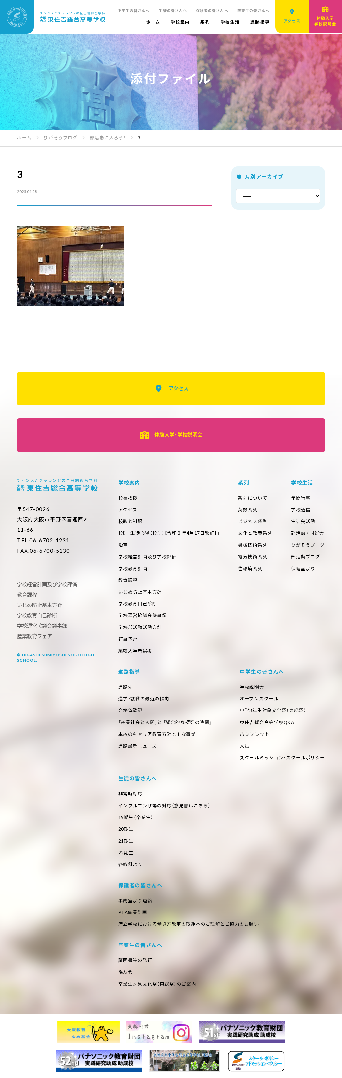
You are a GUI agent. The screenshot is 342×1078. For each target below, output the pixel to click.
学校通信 (300, 509)
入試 (244, 746)
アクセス (178, 388)
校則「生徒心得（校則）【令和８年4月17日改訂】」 (169, 533)
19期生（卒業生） (135, 817)
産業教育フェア (34, 636)
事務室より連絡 (135, 900)
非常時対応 (130, 793)
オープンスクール (259, 698)
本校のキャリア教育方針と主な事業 (157, 734)
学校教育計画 (132, 568)
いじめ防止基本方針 (140, 592)
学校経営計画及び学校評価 (147, 556)
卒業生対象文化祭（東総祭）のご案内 (157, 984)
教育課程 (128, 580)
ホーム (153, 22)
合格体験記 (130, 710)
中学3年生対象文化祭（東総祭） (273, 710)
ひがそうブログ (308, 545)
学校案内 (180, 22)
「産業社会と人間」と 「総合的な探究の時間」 (165, 722)
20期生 (126, 829)
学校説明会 (252, 687)
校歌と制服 (130, 521)
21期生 (126, 841)
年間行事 (300, 498)
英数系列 (248, 509)
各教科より (130, 864)
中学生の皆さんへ (134, 10)
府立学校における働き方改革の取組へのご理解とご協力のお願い (188, 924)
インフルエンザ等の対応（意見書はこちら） (164, 805)
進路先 (125, 687)
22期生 (126, 852)
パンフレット (254, 734)
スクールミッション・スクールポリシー (282, 757)
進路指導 (260, 22)
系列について (252, 498)
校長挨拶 (128, 498)
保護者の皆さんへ (212, 10)
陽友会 (125, 972)
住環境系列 (250, 568)
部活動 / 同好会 (307, 533)
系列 (205, 22)
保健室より (303, 568)
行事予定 (128, 639)
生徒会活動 (303, 521)
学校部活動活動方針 (140, 627)
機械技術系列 (252, 545)
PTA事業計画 (132, 912)
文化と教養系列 (255, 533)
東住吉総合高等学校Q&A (267, 722)
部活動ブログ (305, 556)
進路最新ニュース (137, 746)
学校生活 (230, 22)
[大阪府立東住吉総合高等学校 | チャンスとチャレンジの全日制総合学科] (52, 17)
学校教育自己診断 (137, 603)
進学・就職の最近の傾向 (143, 698)
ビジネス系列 (252, 521)
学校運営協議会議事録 (142, 615)
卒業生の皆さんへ (253, 10)
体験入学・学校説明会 (178, 435)
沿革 (123, 545)
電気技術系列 (252, 556)
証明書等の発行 (135, 960)
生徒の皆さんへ (173, 10)
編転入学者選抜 (135, 651)
